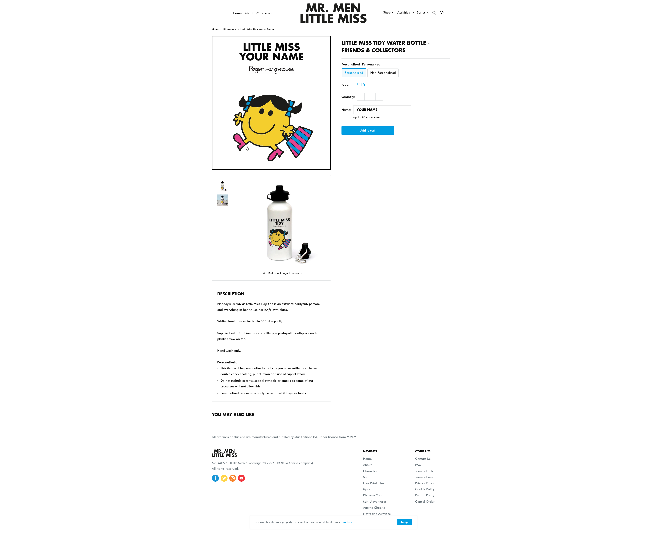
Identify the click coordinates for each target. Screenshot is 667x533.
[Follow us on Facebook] (215, 478)
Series (421, 12)
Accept (405, 522)
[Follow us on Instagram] (232, 478)
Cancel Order (425, 501)
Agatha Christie (374, 507)
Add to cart (367, 130)
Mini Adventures (374, 501)
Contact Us (423, 458)
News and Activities (377, 513)
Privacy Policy (424, 483)
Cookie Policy (424, 489)
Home (237, 13)
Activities (403, 12)
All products (230, 29)
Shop (386, 12)
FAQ (418, 465)
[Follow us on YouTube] (241, 478)
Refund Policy (424, 495)
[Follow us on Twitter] (224, 478)
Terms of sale (424, 471)
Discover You (372, 495)
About (249, 13)
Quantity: (348, 97)
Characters (264, 13)
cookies (347, 522)
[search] (434, 12)
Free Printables (373, 483)
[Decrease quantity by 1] (360, 96)
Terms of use (424, 477)
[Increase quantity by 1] (379, 96)
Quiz (366, 489)
